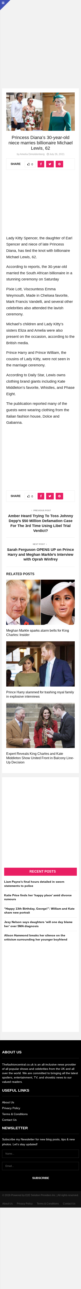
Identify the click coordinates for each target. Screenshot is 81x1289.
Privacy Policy (11, 1108)
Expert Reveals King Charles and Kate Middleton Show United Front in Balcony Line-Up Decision (40, 758)
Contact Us (9, 1119)
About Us (8, 1102)
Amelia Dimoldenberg (32, 154)
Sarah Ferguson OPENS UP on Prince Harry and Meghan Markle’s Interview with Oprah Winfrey (40, 555)
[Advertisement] (40, 40)
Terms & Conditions (15, 1114)
